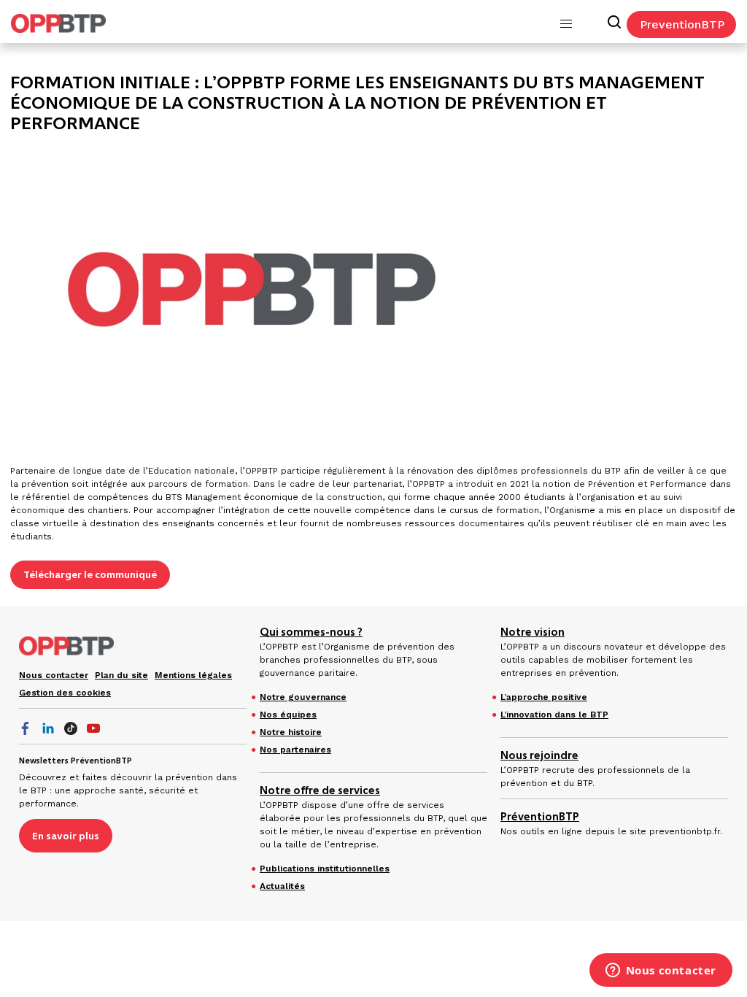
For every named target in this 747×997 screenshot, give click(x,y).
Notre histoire (291, 732)
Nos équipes (288, 714)
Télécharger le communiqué (90, 574)
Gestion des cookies (65, 693)
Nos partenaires (295, 749)
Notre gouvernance (303, 697)
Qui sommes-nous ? (311, 632)
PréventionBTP (539, 817)
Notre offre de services (320, 790)
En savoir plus (65, 835)
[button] (566, 24)
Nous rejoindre (539, 755)
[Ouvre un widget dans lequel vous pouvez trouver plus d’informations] (660, 971)
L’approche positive (543, 697)
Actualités (282, 886)
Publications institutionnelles (325, 868)
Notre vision (532, 632)
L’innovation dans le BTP (554, 714)
